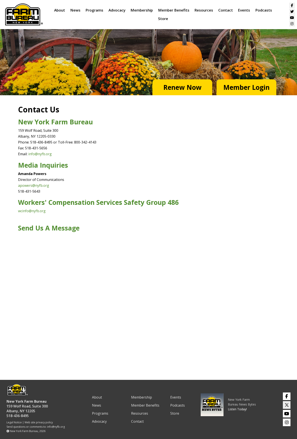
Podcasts (263, 10)
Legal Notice (14, 422)
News (75, 10)
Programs (94, 10)
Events (244, 10)
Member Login (246, 87)
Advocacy (116, 10)
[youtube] (286, 413)
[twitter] (286, 405)
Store (163, 18)
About (59, 10)
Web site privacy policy (39, 422)
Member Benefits (173, 10)
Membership (141, 10)
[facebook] (286, 396)
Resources (203, 10)
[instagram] (286, 422)
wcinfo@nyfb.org (32, 211)
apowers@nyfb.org (33, 185)
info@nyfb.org (40, 154)
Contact (225, 10)
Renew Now (182, 87)
